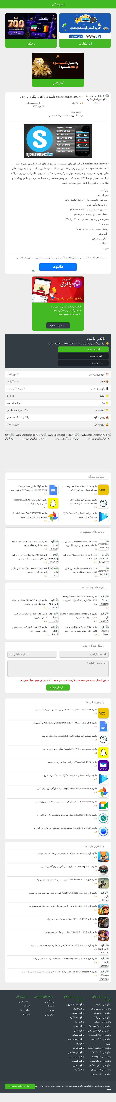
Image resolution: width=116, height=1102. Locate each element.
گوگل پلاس (48, 1019)
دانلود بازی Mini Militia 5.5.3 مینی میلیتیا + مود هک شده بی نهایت (28, 606)
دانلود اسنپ (78, 1030)
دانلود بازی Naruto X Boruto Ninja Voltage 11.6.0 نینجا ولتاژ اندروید (81, 619)
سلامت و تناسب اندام (59, 115)
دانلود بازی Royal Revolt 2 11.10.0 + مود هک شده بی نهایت (69, 937)
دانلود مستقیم (56, 325)
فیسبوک (51, 1010)
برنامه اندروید (77, 115)
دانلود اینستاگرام (77, 1022)
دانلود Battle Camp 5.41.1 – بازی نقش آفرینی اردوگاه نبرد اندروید (67, 871)
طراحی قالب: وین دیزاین (18, 1095)
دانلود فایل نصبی (94, 349)
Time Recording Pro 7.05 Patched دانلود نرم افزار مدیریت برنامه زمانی (30, 560)
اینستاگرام (50, 1006)
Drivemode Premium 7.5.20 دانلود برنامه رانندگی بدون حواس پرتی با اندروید (78, 547)
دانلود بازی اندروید (103, 1009)
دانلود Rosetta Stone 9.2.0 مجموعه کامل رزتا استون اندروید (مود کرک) (65, 714)
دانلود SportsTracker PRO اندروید (88, 258)
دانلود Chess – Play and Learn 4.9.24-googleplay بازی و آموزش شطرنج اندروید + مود (57, 976)
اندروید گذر (58, 4)
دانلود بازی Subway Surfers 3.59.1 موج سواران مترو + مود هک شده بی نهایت (61, 910)
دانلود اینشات (78, 1039)
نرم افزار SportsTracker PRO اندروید (65, 258)
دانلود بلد (80, 1048)
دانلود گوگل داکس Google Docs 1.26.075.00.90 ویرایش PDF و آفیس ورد (63, 727)
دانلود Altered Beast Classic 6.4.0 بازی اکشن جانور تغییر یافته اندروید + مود (78, 633)
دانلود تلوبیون (78, 1065)
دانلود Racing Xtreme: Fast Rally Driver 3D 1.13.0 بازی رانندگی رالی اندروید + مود (78, 604)
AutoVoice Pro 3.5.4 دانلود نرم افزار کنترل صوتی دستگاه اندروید (80, 574)
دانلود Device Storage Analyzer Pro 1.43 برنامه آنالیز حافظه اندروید (30, 547)
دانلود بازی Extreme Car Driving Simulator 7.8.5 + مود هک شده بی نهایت (62, 963)
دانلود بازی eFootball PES (99, 1039)
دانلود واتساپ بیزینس (74, 1044)
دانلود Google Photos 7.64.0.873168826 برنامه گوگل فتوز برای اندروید (28, 517)
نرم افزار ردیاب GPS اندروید (26, 258)
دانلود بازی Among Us (101, 1065)
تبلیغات (26, 1010)
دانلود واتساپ (78, 1017)
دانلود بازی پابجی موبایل (100, 1013)
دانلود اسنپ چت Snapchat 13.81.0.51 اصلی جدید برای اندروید (68, 753)
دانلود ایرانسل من (76, 1057)
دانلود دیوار (79, 1026)
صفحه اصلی (24, 1006)
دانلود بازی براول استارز (101, 1070)
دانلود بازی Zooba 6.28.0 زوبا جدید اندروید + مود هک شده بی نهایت (65, 858)
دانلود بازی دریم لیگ (102, 1022)
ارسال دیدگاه (56, 692)
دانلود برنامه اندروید (75, 1009)
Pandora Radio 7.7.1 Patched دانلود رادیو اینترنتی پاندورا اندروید (29, 574)
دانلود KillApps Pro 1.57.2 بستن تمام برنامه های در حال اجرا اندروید (66, 819)
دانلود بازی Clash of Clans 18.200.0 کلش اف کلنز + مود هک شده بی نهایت (63, 950)
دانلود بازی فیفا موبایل (101, 1083)
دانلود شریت (78, 1052)
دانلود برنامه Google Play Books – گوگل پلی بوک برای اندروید (78, 519)
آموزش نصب (96, 356)
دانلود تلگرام (78, 1013)
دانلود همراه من (77, 1061)
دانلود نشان (79, 1035)
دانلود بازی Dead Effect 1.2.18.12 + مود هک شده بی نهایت (69, 924)
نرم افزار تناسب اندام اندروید (44, 258)
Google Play (96, 363)
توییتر (51, 1015)
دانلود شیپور (78, 1070)
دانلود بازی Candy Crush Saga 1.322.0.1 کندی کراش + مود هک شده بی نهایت (61, 897)
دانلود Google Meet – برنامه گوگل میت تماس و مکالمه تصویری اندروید (65, 806)
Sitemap (25, 1019)
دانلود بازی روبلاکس (102, 1026)
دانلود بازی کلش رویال (101, 1078)
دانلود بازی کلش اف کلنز (100, 1074)
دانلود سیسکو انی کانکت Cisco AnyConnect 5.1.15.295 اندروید (67, 740)
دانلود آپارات (78, 1074)
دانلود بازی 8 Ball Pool (101, 1061)
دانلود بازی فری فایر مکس (99, 1035)
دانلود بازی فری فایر (102, 1017)
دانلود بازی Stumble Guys (99, 1030)
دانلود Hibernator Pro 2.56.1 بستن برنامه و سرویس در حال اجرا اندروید (64, 832)
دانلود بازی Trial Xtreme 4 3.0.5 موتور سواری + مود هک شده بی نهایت (64, 884)
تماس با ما (25, 1015)
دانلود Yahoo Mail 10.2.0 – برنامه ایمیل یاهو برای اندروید (71, 767)
